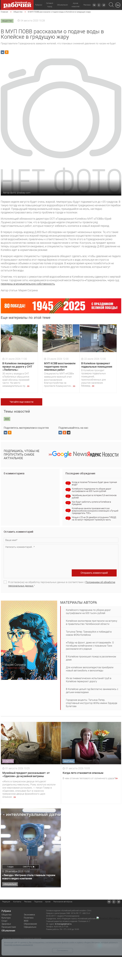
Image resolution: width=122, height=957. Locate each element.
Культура (6, 918)
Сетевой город (49, 5)
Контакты (17, 902)
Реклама (86, 5)
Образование (30, 924)
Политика (28, 918)
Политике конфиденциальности (18, 945)
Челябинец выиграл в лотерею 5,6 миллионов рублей (94, 496)
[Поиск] (111, 5)
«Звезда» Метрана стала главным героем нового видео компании (28, 877)
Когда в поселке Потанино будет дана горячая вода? (94, 483)
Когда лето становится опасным (83, 772)
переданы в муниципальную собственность (28, 283)
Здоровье (6, 924)
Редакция (6, 902)
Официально (30, 927)
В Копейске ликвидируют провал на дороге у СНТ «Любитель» (18, 366)
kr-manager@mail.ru (63, 924)
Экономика (29, 914)
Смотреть (27, 867)
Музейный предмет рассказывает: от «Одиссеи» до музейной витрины (26, 774)
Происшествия (8, 927)
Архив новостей (75, 5)
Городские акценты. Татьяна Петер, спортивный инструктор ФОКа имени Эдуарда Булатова (91, 703)
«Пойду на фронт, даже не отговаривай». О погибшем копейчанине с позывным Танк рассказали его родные (90, 645)
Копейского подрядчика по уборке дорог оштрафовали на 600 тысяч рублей (91, 490)
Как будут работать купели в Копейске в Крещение (91, 503)
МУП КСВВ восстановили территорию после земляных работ (59, 366)
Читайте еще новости (21, 401)
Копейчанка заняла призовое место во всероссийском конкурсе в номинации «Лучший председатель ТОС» (95, 510)
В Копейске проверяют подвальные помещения (96, 365)
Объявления (62, 5)
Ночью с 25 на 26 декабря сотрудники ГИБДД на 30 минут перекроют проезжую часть (94, 518)
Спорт (4, 921)
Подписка (38, 902)
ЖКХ (26, 921)
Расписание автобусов (62, 902)
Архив (47, 902)
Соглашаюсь (62, 950)
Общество (6, 914)
